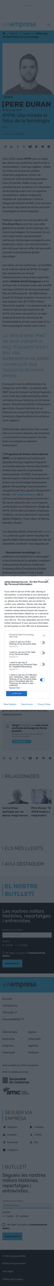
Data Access (27, 704)
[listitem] (27, 636)
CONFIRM (16, 693)
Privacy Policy (44, 704)
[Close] (48, 582)
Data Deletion (10, 704)
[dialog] (27, 643)
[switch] (42, 642)
